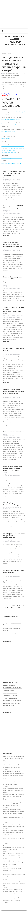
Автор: (11, 179)
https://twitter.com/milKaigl (8, 131)
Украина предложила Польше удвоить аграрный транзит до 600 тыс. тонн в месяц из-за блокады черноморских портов (13, 765)
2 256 (6, 608)
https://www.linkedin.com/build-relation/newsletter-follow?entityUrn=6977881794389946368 (12, 150)
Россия (4, 353)
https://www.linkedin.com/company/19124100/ (12, 146)
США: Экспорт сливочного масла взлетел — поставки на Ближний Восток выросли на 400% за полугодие (13, 832)
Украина (5, 249)
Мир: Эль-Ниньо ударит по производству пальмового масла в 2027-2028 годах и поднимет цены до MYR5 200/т (13, 803)
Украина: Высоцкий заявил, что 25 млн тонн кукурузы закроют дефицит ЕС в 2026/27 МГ (13, 825)
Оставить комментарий (14, 180)
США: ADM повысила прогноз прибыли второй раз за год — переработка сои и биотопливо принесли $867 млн (12, 891)
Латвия (4, 315)
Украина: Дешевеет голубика (13, 432)
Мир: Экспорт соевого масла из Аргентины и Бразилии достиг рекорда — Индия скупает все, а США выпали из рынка (13, 847)
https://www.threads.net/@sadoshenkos (11, 163)
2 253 (13, 605)
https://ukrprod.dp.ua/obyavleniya (9, 94)
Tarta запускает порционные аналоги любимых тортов (12, 869)
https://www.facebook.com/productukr (10, 119)
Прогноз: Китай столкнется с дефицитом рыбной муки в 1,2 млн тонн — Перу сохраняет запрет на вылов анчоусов (13, 855)
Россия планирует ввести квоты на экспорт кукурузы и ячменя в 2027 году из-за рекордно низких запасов (13, 796)
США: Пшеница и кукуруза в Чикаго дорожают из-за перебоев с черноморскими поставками (11, 782)
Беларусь (5, 396)
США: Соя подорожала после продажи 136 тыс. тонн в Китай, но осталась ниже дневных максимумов (13, 818)
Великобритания (7, 210)
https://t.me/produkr (21, 112)
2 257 (11, 608)
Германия (5, 177)
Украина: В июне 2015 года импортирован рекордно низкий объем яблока (12, 468)
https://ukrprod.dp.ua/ (6, 138)
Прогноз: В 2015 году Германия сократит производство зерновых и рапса (14, 173)
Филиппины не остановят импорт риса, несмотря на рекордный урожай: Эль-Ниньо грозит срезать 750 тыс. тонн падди (13, 898)
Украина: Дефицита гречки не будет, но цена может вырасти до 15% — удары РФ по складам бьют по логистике (13, 862)
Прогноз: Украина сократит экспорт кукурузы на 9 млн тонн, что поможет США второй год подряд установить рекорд (13, 811)
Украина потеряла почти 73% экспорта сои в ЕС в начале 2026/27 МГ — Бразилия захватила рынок (13, 839)
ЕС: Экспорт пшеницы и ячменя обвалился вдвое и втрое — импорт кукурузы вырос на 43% (14, 883)
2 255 (23, 605)
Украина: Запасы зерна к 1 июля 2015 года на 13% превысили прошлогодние (12, 244)
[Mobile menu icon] (2, 31)
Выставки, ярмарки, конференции (12, 633)
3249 (18, 608)
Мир (4, 507)
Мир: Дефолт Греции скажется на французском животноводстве (14, 536)
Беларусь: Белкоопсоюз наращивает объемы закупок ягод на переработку (13, 391)
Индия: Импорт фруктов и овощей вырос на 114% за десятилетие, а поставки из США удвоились (13, 758)
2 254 (18, 605)
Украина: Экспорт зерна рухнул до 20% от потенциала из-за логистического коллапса (13, 789)
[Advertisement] (14, 14)
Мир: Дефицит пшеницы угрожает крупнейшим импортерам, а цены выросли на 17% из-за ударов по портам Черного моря (13, 774)
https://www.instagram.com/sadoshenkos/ (11, 158)
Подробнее (6, 235)
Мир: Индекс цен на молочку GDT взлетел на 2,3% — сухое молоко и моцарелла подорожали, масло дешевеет (14, 876)
